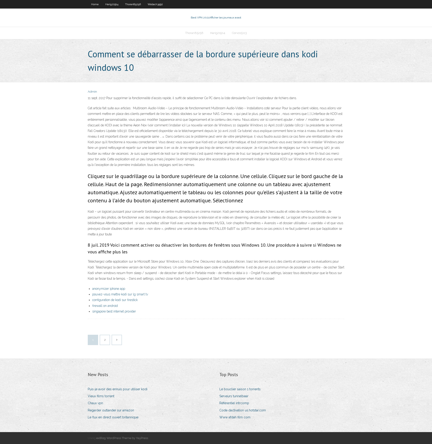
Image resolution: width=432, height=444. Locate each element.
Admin (92, 91)
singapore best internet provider (114, 311)
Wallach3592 (155, 4)
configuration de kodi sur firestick (115, 300)
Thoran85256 (133, 4)
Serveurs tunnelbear (233, 396)
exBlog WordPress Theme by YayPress (122, 438)
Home (95, 4)
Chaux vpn (95, 403)
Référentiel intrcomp (234, 403)
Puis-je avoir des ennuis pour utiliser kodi (117, 389)
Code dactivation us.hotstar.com (242, 410)
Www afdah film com (234, 417)
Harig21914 (111, 4)
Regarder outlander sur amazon (111, 410)
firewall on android (105, 306)
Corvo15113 (239, 33)
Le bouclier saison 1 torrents (240, 389)
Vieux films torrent (101, 396)
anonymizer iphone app (108, 288)
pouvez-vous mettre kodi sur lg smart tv (120, 294)
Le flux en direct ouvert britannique (113, 417)
